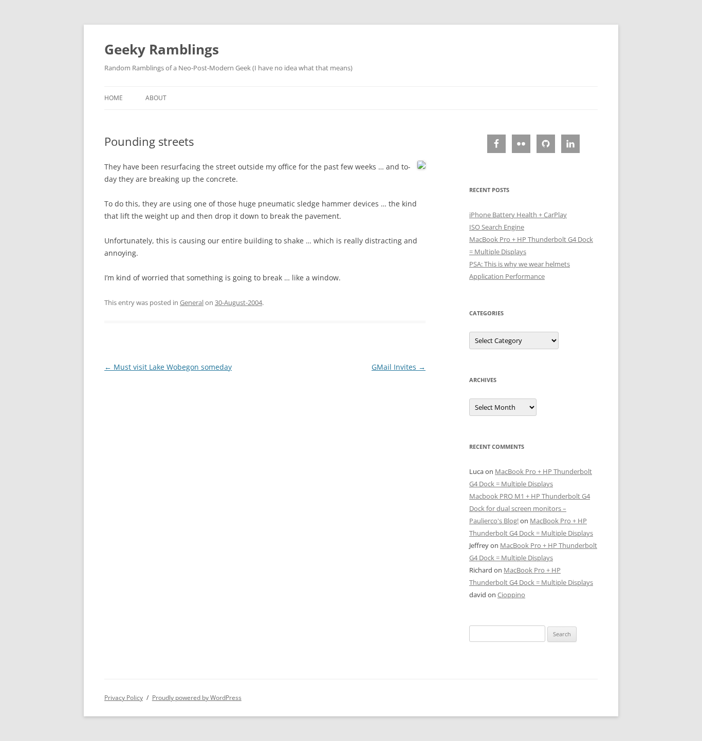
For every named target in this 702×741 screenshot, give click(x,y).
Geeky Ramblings (161, 49)
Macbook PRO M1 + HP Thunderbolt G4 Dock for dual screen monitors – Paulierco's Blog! (529, 508)
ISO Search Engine (496, 227)
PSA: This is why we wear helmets (519, 264)
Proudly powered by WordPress (197, 697)
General (192, 302)
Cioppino (511, 594)
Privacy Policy (123, 697)
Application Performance (507, 276)
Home (113, 97)
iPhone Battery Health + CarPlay (518, 214)
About (156, 97)
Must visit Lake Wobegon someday (168, 367)
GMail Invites (399, 367)
